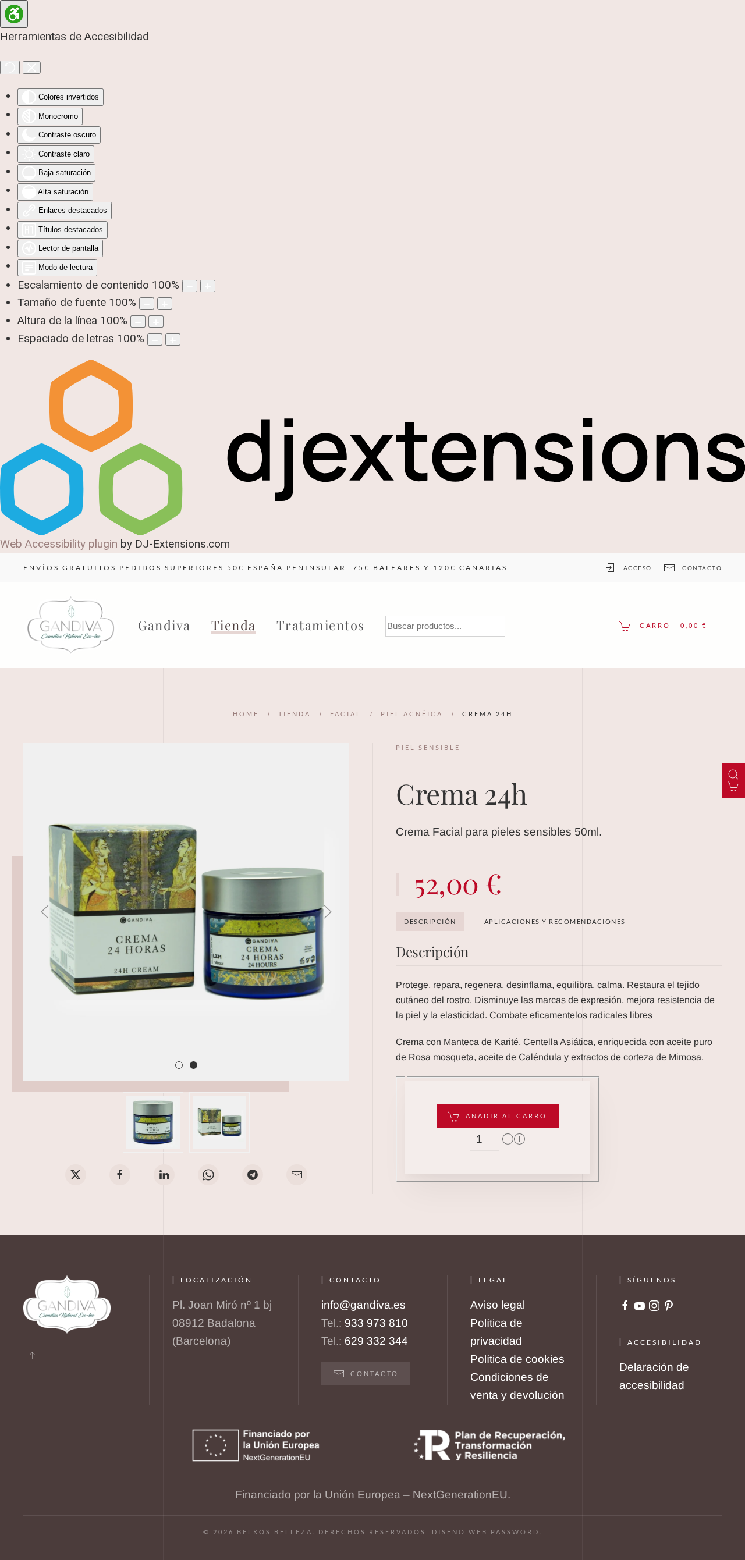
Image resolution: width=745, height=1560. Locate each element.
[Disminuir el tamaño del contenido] (189, 286)
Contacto (702, 567)
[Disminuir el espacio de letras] (154, 339)
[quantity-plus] (520, 1139)
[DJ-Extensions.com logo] (372, 446)
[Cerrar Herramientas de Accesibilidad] (32, 67)
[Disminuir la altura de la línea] (138, 321)
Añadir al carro (506, 1116)
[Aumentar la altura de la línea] (156, 321)
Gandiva (164, 625)
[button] (45, 912)
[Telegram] (252, 1174)
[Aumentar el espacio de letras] (172, 339)
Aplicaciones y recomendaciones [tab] (555, 921)
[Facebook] (119, 1174)
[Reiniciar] (10, 67)
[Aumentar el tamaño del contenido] (207, 286)
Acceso (637, 567)
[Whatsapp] (208, 1174)
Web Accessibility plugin (59, 543)
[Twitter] (75, 1174)
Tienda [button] (233, 625)
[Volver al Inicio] (71, 625)
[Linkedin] (164, 1174)
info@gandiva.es (363, 1305)
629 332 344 (376, 1341)
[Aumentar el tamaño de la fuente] (164, 303)
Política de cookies (517, 1359)
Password (515, 1532)
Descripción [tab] (430, 921)
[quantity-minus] (508, 1139)
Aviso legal (497, 1305)
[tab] (179, 1065)
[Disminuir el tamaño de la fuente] (146, 303)
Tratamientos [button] (320, 625)
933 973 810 (376, 1323)
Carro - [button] (672, 625)
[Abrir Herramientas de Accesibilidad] (14, 14)
